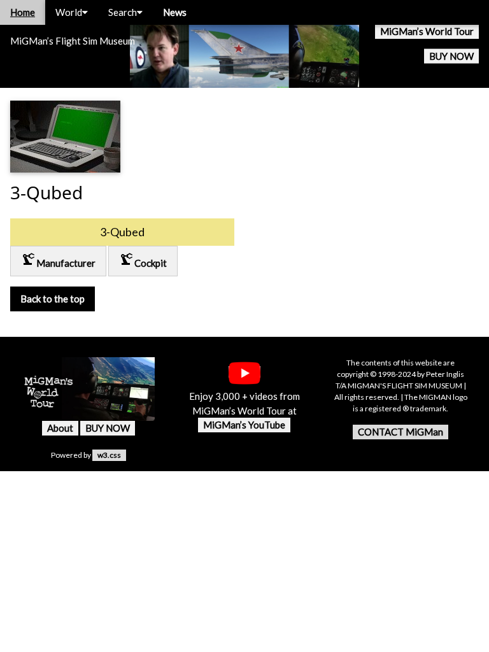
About (60, 428)
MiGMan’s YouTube (244, 424)
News (175, 12)
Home (22, 12)
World (68, 12)
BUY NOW (451, 56)
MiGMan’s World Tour (427, 31)
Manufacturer (58, 260)
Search (122, 12)
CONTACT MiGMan (400, 431)
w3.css (109, 455)
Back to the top (52, 298)
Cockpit (143, 260)
